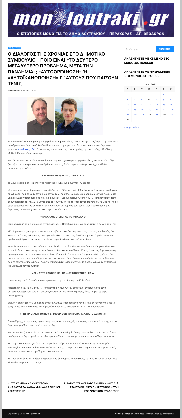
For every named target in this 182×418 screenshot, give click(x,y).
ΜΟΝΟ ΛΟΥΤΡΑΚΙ (15, 48)
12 (142, 104)
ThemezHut (168, 413)
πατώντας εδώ (26, 149)
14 (157, 104)
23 (171, 109)
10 (128, 104)
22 (164, 109)
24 (128, 114)
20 (149, 109)
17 (128, 109)
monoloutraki (14, 90)
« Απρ (127, 127)
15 (164, 104)
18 (135, 109)
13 (149, 104)
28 (157, 114)
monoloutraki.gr (32, 413)
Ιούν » (136, 127)
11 (135, 104)
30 (171, 114)
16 (171, 104)
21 (157, 109)
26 (142, 114)
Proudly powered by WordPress (129, 413)
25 (135, 114)
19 (142, 109)
